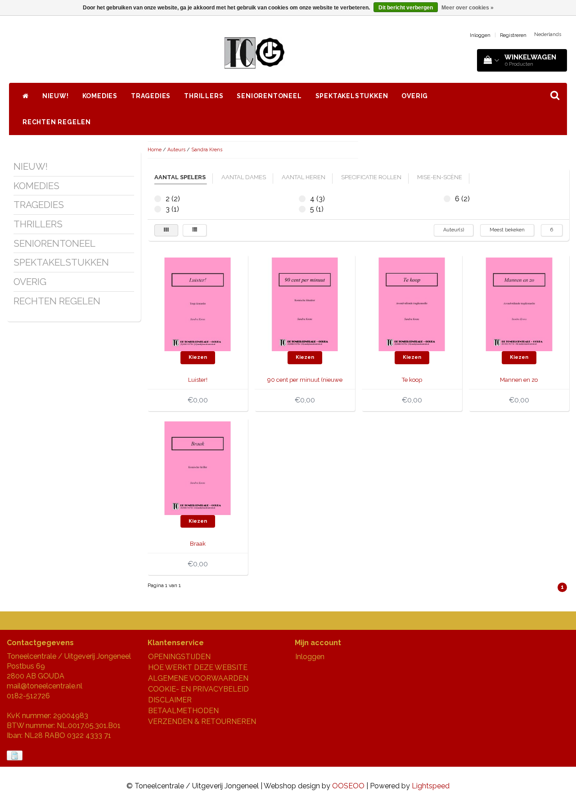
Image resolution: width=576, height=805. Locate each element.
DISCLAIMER (170, 700)
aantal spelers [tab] (180, 177)
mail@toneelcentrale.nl (44, 686)
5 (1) (302, 209)
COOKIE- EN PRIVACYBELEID (198, 689)
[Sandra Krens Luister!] (197, 303)
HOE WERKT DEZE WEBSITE (198, 667)
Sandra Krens (206, 150)
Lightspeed (431, 786)
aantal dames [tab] (243, 177)
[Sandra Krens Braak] (197, 467)
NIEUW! (55, 95)
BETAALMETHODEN (183, 710)
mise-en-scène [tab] (439, 177)
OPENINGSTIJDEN (179, 656)
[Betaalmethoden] (15, 755)
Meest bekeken (507, 230)
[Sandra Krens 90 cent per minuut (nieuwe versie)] (304, 303)
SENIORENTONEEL (269, 95)
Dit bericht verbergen (405, 8)
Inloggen (480, 35)
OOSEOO (348, 786)
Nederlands (547, 34)
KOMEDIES (99, 95)
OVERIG (414, 95)
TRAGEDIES (151, 95)
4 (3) (302, 198)
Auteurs (176, 150)
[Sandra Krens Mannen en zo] (519, 303)
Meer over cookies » (467, 8)
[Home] (25, 96)
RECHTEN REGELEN (56, 122)
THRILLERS (203, 95)
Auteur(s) (453, 230)
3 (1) (157, 209)
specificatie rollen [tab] (371, 177)
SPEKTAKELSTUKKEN (351, 95)
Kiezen (198, 357)
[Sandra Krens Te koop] (412, 303)
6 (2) (447, 198)
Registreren (513, 35)
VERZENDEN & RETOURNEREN (202, 721)
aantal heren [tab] (303, 177)
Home (155, 150)
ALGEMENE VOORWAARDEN (198, 678)
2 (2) (157, 198)
